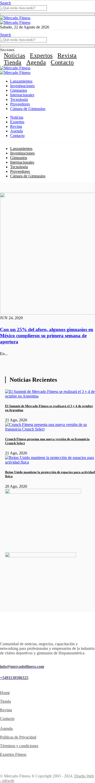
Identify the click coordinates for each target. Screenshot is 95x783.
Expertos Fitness (13, 754)
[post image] (47, 254)
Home (5, 692)
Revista (67, 55)
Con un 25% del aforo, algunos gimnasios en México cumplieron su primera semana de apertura (46, 335)
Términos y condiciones (19, 746)
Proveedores (20, 104)
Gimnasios (18, 90)
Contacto (62, 62)
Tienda (13, 62)
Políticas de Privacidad (18, 737)
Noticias (14, 55)
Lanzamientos (21, 81)
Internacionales (22, 95)
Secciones (7, 50)
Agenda (36, 62)
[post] (50, 396)
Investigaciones (22, 86)
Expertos (41, 55)
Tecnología (19, 99)
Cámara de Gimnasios (27, 108)
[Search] (47, 14)
